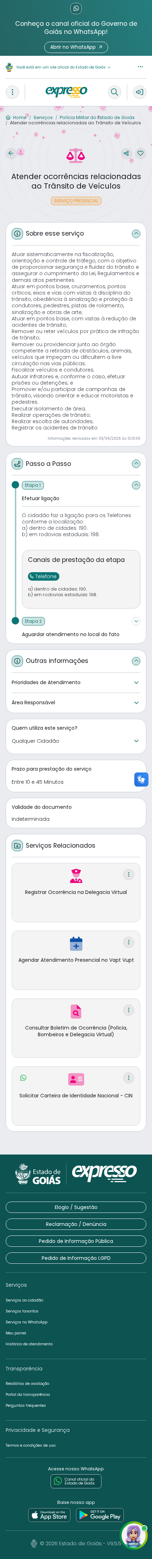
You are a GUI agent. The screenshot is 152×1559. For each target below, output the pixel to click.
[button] (76, 47)
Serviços (43, 117)
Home (19, 117)
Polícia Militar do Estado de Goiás (97, 117)
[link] (49, 1515)
